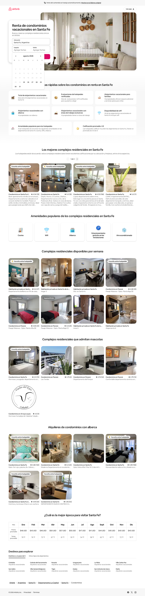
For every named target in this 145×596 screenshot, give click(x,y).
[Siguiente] (77, 159)
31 (20, 87)
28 (36, 82)
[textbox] (21, 50)
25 (24, 82)
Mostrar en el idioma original (91, 3)
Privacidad (27, 592)
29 (41, 82)
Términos (36, 592)
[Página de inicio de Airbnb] (14, 9)
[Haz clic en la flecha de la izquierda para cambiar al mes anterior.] (16, 56)
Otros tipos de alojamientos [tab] (39, 556)
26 (28, 82)
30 (16, 87)
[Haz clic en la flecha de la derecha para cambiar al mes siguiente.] (40, 56)
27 (32, 82)
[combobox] (31, 42)
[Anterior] (68, 159)
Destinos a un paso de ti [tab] (17, 556)
